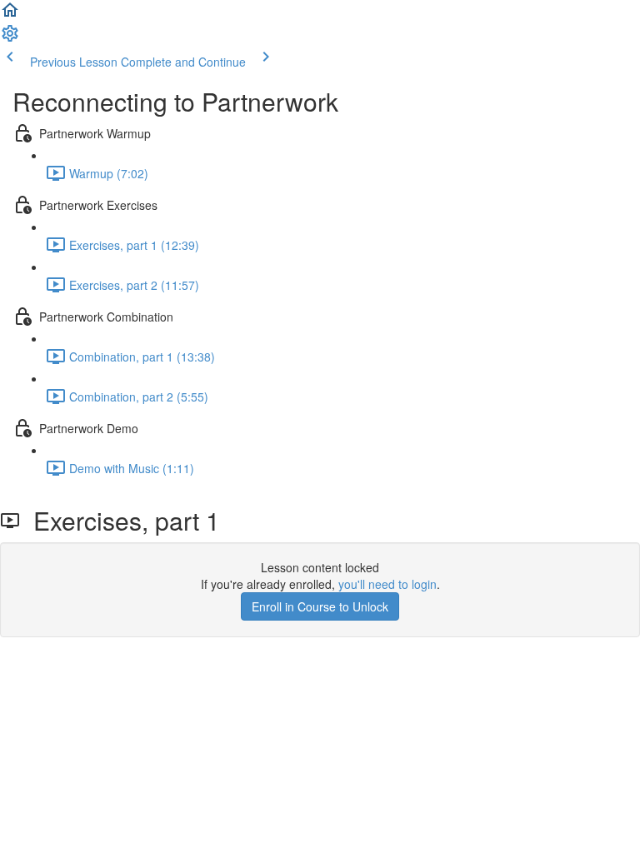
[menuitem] (10, 38)
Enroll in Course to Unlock (320, 606)
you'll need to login (387, 584)
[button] (10, 15)
